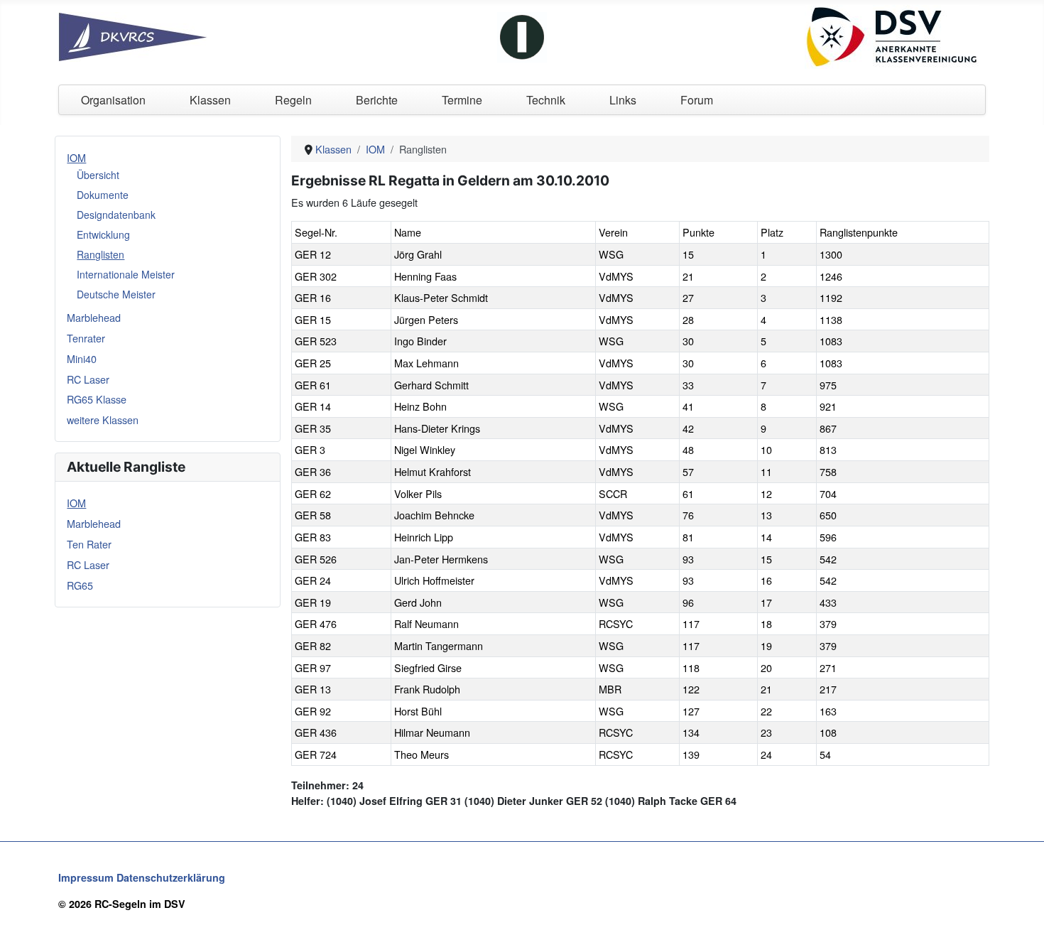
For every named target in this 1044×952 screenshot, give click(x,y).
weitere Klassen (102, 419)
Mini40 (82, 358)
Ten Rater (89, 543)
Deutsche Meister (116, 294)
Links (622, 100)
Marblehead (94, 317)
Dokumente (103, 195)
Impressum (86, 877)
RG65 (80, 585)
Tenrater (86, 337)
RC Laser (88, 379)
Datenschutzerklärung (170, 877)
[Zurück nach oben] (1020, 927)
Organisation (113, 100)
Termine (462, 100)
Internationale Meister (126, 274)
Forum (696, 100)
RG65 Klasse (96, 398)
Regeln (293, 100)
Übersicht (98, 175)
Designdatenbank (116, 214)
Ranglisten (100, 254)
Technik (545, 100)
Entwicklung (103, 234)
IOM (76, 157)
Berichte (377, 100)
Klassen (210, 100)
